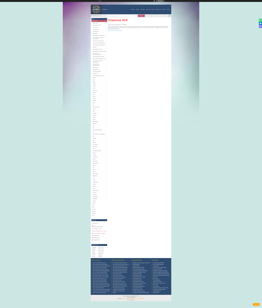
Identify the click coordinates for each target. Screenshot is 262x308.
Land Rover (95, 157)
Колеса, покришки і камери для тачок (161, 273)
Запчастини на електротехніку (96, 64)
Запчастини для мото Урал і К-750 (100, 273)
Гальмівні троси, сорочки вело (139, 283)
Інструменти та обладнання (99, 134)
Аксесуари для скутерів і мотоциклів (98, 38)
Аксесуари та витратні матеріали (120, 272)
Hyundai (94, 100)
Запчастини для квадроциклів (159, 267)
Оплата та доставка (150, 9)
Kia (93, 105)
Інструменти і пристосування (119, 289)
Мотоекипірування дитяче (98, 75)
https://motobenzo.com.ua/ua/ (100, 231)
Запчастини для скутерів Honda (99, 281)
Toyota (94, 84)
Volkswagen (95, 121)
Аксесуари (95, 27)
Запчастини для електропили (119, 276)
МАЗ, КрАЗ (95, 146)
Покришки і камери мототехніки (160, 270)
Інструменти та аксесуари (118, 287)
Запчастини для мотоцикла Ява (99, 267)
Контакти (143, 9)
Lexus (94, 171)
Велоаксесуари (136, 266)
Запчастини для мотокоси (118, 278)
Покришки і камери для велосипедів (141, 292)
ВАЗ (93, 102)
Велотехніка (95, 190)
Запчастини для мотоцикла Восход (100, 269)
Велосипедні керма (137, 280)
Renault (94, 115)
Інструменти (95, 29)
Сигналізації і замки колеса (159, 283)
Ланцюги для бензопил (118, 275)
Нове (93, 205)
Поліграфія (95, 33)
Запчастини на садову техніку (99, 51)
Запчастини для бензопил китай (120, 270)
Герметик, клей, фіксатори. (119, 290)
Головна (132, 9)
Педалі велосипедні (137, 275)
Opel (94, 111)
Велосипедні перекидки (138, 281)
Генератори (95, 67)
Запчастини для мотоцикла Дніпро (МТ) (101, 266)
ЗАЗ (93, 127)
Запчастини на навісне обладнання (98, 61)
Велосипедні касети (137, 278)
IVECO (94, 159)
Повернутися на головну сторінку (115, 30)
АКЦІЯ (94, 200)
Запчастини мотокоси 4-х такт (119, 283)
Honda (94, 98)
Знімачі (114, 292)
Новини (93, 213)
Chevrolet (95, 90)
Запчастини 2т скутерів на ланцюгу (100, 283)
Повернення (158, 9)
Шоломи (95, 47)
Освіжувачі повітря (97, 150)
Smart (94, 180)
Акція (93, 207)
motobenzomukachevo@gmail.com (100, 233)
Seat (94, 177)
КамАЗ (94, 142)
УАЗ (93, 136)
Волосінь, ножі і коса (117, 280)
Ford (94, 94)
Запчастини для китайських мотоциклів (101, 289)
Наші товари (94, 21)
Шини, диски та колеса (98, 49)
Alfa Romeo (95, 161)
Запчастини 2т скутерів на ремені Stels (101, 286)
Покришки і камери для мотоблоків (161, 272)
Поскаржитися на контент (128, 298)
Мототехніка (95, 163)
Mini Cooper (95, 173)
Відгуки (168, 9)
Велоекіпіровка (136, 264)
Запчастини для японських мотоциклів (101, 290)
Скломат (95, 194)
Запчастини (95, 23)
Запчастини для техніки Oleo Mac (120, 269)
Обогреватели (96, 69)
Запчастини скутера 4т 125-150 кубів (100, 276)
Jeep (94, 169)
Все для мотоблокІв (157, 269)
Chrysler (94, 155)
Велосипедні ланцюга (138, 284)
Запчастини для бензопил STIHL (120, 262)
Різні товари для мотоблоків (159, 289)
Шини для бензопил (117, 273)
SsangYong (95, 182)
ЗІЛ (93, 132)
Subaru (94, 184)
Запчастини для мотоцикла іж (99, 262)
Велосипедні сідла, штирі (138, 267)
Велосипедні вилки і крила (139, 286)
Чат (257, 304)
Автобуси (95, 123)
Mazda (94, 152)
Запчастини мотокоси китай (119, 281)
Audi (94, 79)
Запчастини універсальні (158, 264)
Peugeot (94, 113)
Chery (94, 88)
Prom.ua (137, 296)
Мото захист (155, 278)
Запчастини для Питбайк (158, 262)
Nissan (94, 109)
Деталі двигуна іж (157, 290)
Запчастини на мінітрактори (99, 43)
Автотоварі (95, 196)
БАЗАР (94, 77)
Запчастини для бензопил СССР (120, 266)
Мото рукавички (156, 280)
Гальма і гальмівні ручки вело (139, 272)
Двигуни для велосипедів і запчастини (141, 262)
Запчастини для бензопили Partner (120, 267)
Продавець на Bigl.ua (131, 297)
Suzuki (94, 186)
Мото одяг (155, 276)
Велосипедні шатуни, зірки (139, 269)
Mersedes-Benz (96, 107)
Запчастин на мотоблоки (98, 40)
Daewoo (94, 92)
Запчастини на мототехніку (99, 35)
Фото (93, 215)
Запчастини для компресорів (99, 58)
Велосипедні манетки (138, 287)
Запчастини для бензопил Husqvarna (121, 264)
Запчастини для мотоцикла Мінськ (100, 264)
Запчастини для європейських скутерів (101, 284)
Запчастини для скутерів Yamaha (100, 280)
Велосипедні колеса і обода (139, 276)
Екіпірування (95, 31)
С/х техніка (95, 144)
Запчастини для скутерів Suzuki (99, 278)
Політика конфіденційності (139, 298)
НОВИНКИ (95, 198)
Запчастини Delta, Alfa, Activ (98, 287)
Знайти (141, 15)
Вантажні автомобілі (97, 129)
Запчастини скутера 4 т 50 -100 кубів (100, 275)
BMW (94, 82)
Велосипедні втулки (137, 273)
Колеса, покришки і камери (139, 290)
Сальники (95, 73)
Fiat (93, 167)
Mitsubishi (95, 175)
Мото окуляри (156, 286)
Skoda (94, 117)
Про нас (93, 209)
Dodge (94, 165)
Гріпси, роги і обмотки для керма (140, 270)
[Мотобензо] (96, 9)
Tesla (94, 119)
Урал (94, 148)
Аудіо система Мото (157, 281)
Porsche (94, 192)
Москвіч (94, 138)
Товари (137, 9)
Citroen (94, 86)
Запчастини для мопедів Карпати (100, 272)
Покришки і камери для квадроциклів (161, 275)
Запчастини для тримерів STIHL (120, 284)
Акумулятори (156, 266)
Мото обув (155, 284)
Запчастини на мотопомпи (98, 56)
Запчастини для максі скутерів (99, 292)
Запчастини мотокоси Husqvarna (120, 286)
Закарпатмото (156, 292)
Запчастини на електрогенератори (97, 54)
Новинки (164, 9)
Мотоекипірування (97, 71)
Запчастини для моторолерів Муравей (101, 270)
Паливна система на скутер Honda (160, 287)
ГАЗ (93, 125)
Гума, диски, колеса (97, 25)
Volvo (94, 188)
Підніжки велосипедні (138, 289)
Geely (94, 96)
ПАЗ (93, 140)
